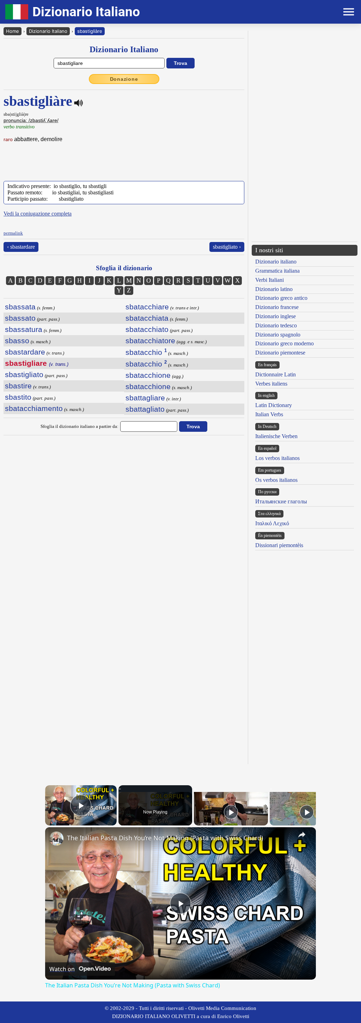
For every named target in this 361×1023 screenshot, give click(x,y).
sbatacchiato (147, 329)
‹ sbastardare (21, 247)
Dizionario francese (277, 307)
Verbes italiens (271, 384)
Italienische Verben (276, 436)
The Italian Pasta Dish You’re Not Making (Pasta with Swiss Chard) (165, 838)
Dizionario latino (274, 289)
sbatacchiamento (34, 408)
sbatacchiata (147, 318)
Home (12, 31)
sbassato (20, 318)
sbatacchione (148, 375)
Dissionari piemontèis (279, 545)
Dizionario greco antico (281, 298)
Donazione (124, 79)
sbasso (17, 341)
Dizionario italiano (275, 262)
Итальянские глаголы (281, 501)
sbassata (20, 307)
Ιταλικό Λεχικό (272, 523)
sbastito (18, 397)
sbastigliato (24, 374)
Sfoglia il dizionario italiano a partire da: (79, 426)
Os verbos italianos (276, 480)
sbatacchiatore (150, 341)
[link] (56, 838)
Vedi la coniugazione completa (38, 214)
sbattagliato (145, 409)
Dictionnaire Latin (275, 374)
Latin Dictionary (273, 405)
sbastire (18, 386)
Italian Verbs (269, 414)
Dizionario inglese (275, 316)
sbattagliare (145, 398)
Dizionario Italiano (48, 31)
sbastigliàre (89, 31)
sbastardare (25, 352)
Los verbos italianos (277, 458)
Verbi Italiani (269, 280)
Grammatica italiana (277, 271)
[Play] (231, 812)
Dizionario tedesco (276, 325)
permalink (13, 233)
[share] (301, 834)
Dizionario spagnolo (277, 335)
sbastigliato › (227, 247)
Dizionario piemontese (280, 353)
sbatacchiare (147, 307)
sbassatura (23, 329)
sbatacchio (146, 352)
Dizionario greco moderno (284, 343)
